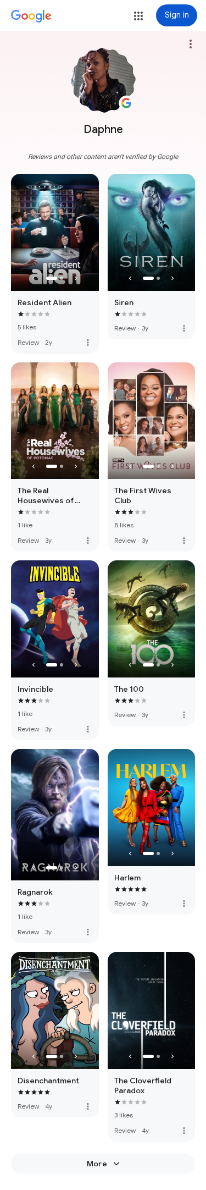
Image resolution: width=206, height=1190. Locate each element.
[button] (138, 16)
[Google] (31, 16)
